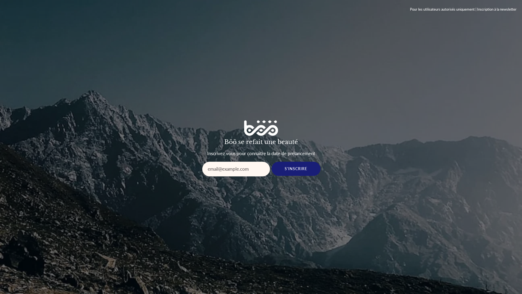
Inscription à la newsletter (497, 9)
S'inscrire (296, 168)
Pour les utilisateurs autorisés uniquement (442, 9)
